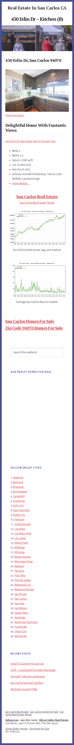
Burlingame (20, 491)
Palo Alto (19, 575)
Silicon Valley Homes (16, 728)
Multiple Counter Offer (24, 689)
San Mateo (20, 608)
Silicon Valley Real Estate (53, 720)
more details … (20, 183)
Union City (20, 631)
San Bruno (20, 594)
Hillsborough (22, 524)
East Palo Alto (21, 510)
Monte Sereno (22, 557)
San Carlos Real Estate (37, 196)
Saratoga (19, 617)
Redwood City (22, 585)
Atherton (18, 477)
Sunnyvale (20, 626)
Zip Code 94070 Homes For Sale (34, 328)
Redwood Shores (24, 589)
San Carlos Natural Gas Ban (26, 683)
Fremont (19, 519)
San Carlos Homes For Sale (29, 321)
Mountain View (23, 561)
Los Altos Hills (22, 533)
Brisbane (18, 487)
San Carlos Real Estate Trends (37, 202)
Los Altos (19, 529)
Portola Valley (22, 580)
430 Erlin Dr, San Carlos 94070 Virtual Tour (30, 141)
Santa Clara (21, 612)
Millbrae (19, 547)
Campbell (19, 496)
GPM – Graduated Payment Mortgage (33, 670)
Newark (19, 566)
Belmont (18, 482)
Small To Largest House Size (27, 663)
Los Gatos (20, 538)
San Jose (19, 603)
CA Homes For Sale (39, 728)
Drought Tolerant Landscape (27, 676)
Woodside (20, 636)
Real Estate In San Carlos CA (37, 8)
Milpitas (19, 552)
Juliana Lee (12, 720)
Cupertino (19, 501)
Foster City (19, 515)
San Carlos (20, 598)
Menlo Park (21, 543)
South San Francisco (26, 622)
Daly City (18, 505)
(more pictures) (14, 115)
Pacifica (19, 571)
